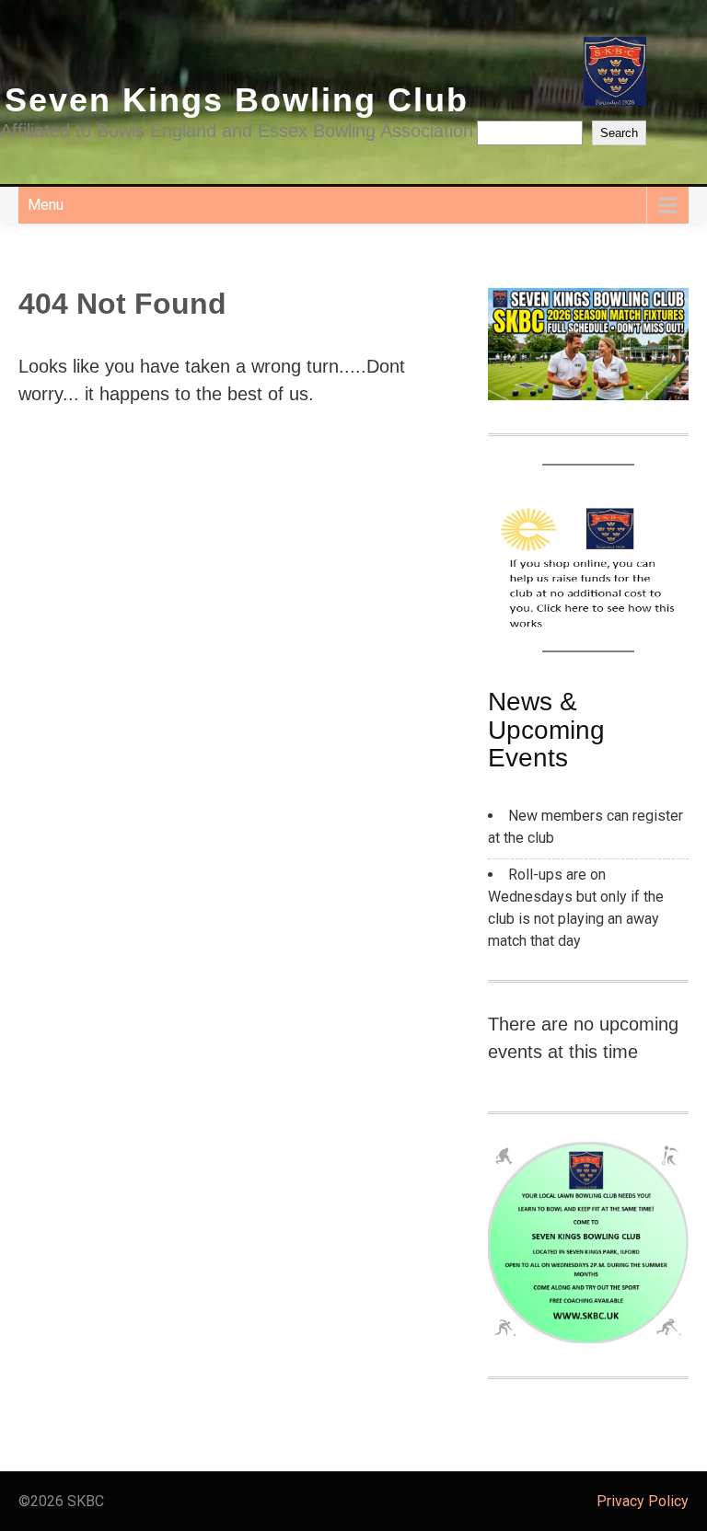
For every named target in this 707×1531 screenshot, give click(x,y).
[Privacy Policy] (353, 1502)
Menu (46, 204)
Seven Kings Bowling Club (237, 100)
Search (619, 133)
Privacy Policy (643, 1501)
